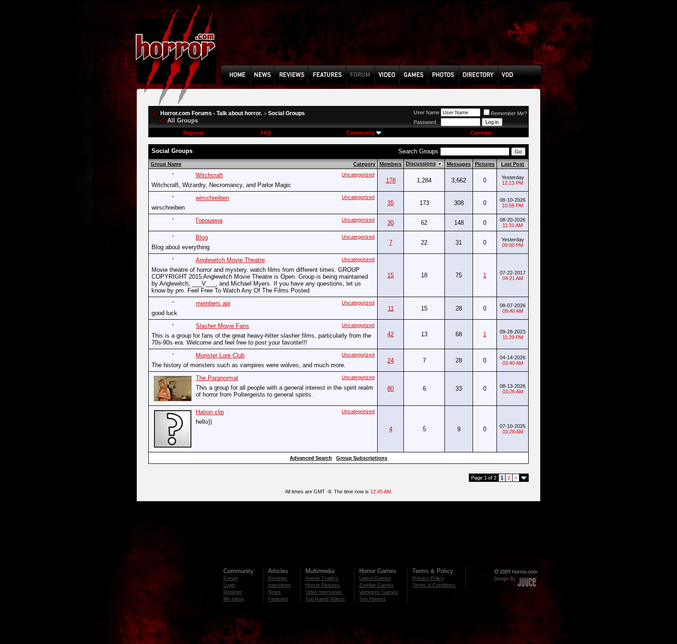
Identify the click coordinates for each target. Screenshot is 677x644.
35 (390, 202)
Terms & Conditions (434, 585)
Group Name (166, 164)
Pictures (485, 164)
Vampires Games (378, 592)
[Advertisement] (384, 39)
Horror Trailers (321, 578)
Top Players (372, 599)
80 (390, 388)
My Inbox (233, 599)
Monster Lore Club (220, 355)
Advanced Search (311, 458)
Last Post (512, 164)
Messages (459, 164)
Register (193, 132)
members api (213, 303)
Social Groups (286, 113)
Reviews (277, 578)
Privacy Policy (428, 578)
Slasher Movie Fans (222, 325)
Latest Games (375, 578)
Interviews (279, 585)
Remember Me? (509, 113)
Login (229, 585)
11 (391, 308)
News (274, 592)
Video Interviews (323, 592)
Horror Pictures (322, 585)
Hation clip (210, 412)
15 (390, 275)
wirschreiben (212, 197)
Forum (230, 578)
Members (390, 164)
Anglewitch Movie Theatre (230, 260)
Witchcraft (209, 175)
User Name (426, 112)
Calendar (481, 132)
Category (364, 164)
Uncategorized (358, 174)
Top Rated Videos (325, 599)
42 (390, 334)
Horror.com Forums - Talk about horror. (211, 113)
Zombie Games (376, 585)
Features (278, 599)
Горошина (209, 220)
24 (390, 360)
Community (360, 132)
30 (390, 222)
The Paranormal (217, 378)
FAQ (266, 132)
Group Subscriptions (361, 458)
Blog (202, 237)
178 (391, 180)
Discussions (421, 163)
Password (425, 122)
